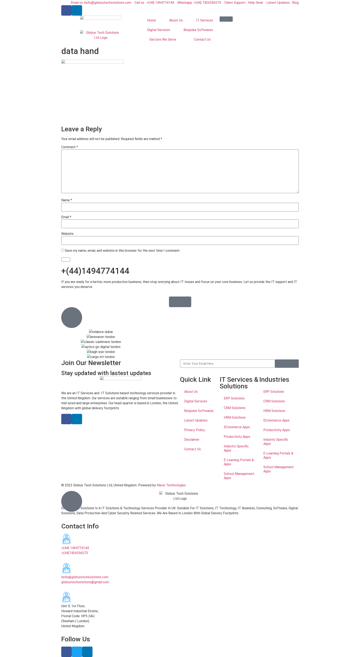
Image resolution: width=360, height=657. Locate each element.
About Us (176, 20)
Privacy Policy (194, 430)
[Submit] (287, 363)
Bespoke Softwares (198, 30)
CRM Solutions (234, 408)
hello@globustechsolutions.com (84, 577)
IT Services (204, 20)
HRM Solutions (235, 417)
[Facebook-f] (66, 10)
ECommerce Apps (237, 427)
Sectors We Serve (162, 39)
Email (66, 217)
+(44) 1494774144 (75, 548)
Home (151, 20)
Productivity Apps (237, 437)
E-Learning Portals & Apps (239, 462)
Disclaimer (191, 440)
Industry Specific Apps (236, 448)
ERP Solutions (234, 398)
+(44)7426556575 (74, 553)
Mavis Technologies (171, 485)
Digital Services (158, 30)
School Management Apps (239, 476)
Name (66, 200)
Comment (69, 147)
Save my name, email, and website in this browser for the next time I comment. (122, 250)
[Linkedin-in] (77, 10)
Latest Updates (196, 420)
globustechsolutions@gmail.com (85, 582)
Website (67, 233)
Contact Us (202, 39)
